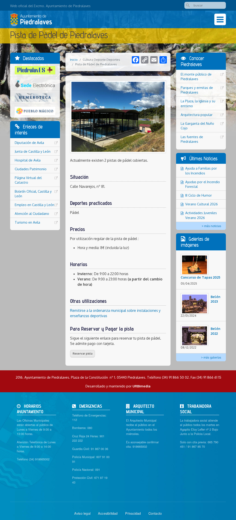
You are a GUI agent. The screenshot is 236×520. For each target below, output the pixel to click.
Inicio (74, 59)
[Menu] (220, 19)
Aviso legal (82, 513)
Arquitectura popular (196, 115)
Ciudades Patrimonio (31, 169)
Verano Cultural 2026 (201, 204)
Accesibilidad (108, 513)
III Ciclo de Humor (198, 195)
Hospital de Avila (28, 160)
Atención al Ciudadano (32, 213)
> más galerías (211, 357)
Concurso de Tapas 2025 (200, 277)
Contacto (155, 513)
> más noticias (211, 226)
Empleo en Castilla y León (34, 205)
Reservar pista (82, 353)
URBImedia (141, 386)
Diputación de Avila (29, 142)
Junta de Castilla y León (32, 151)
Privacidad (133, 513)
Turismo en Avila (27, 222)
